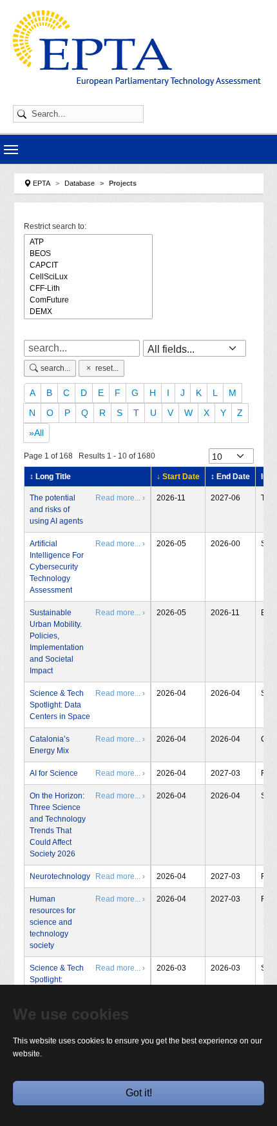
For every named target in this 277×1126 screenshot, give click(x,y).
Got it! (139, 1092)
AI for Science (54, 773)
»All (36, 433)
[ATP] (88, 242)
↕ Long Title (50, 476)
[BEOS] (88, 253)
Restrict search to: (55, 226)
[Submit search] (23, 114)
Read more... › (120, 497)
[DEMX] (88, 311)
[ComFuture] (88, 300)
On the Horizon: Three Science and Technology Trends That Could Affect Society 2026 (58, 824)
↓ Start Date (178, 476)
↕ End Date (230, 476)
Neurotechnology (60, 876)
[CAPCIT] (88, 265)
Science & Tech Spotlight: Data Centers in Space (60, 705)
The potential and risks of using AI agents (56, 509)
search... (55, 368)
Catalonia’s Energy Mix (50, 745)
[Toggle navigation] (11, 150)
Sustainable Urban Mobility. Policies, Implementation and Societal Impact (57, 641)
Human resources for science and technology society (52, 922)
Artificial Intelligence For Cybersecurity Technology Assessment (57, 567)
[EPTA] (137, 48)
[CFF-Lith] (88, 288)
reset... (107, 368)
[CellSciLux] (88, 276)
